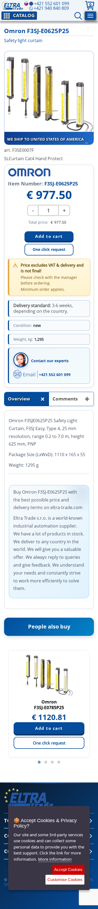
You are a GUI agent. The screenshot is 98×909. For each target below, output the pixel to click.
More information (55, 859)
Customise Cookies (64, 879)
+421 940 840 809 (51, 8)
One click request (49, 249)
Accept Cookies (68, 869)
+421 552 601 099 (55, 374)
